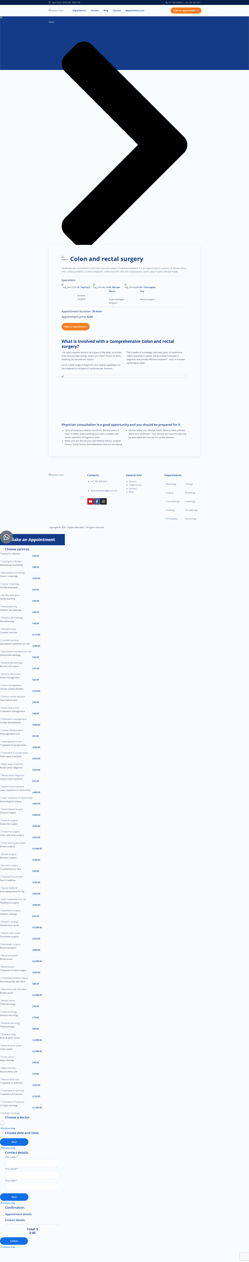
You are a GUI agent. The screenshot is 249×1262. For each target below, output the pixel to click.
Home (51, 22)
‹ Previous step (7, 1128)
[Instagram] (103, 501)
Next (14, 1142)
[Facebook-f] (97, 501)
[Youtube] (90, 501)
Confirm (14, 1241)
